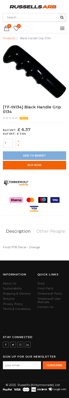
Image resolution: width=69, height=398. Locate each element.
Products (9, 38)
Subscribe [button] (54, 365)
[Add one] (18, 141)
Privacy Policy (13, 304)
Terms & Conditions (16, 309)
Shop (41, 283)
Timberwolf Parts (49, 293)
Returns (8, 299)
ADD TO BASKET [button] (34, 155)
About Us (9, 283)
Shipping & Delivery (17, 293)
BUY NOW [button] (35, 165)
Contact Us (45, 307)
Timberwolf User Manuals (49, 300)
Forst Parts (45, 288)
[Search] (62, 17)
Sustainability (12, 288)
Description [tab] (18, 231)
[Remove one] (18, 145)
